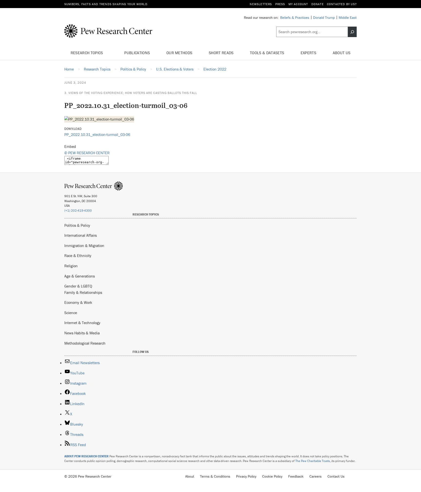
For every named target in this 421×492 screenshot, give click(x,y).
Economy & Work (78, 302)
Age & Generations (79, 276)
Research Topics (87, 52)
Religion (71, 265)
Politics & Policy (77, 225)
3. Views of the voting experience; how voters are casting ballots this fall (130, 93)
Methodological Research (84, 343)
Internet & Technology (82, 322)
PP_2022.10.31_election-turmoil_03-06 (97, 134)
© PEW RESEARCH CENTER (87, 152)
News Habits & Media (82, 332)
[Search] (352, 32)
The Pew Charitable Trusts (312, 461)
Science (70, 312)
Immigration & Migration (84, 245)
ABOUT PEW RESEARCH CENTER (86, 456)
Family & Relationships (83, 292)
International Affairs (80, 235)
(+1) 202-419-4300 (78, 210)
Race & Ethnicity (77, 255)
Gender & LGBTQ (78, 286)
